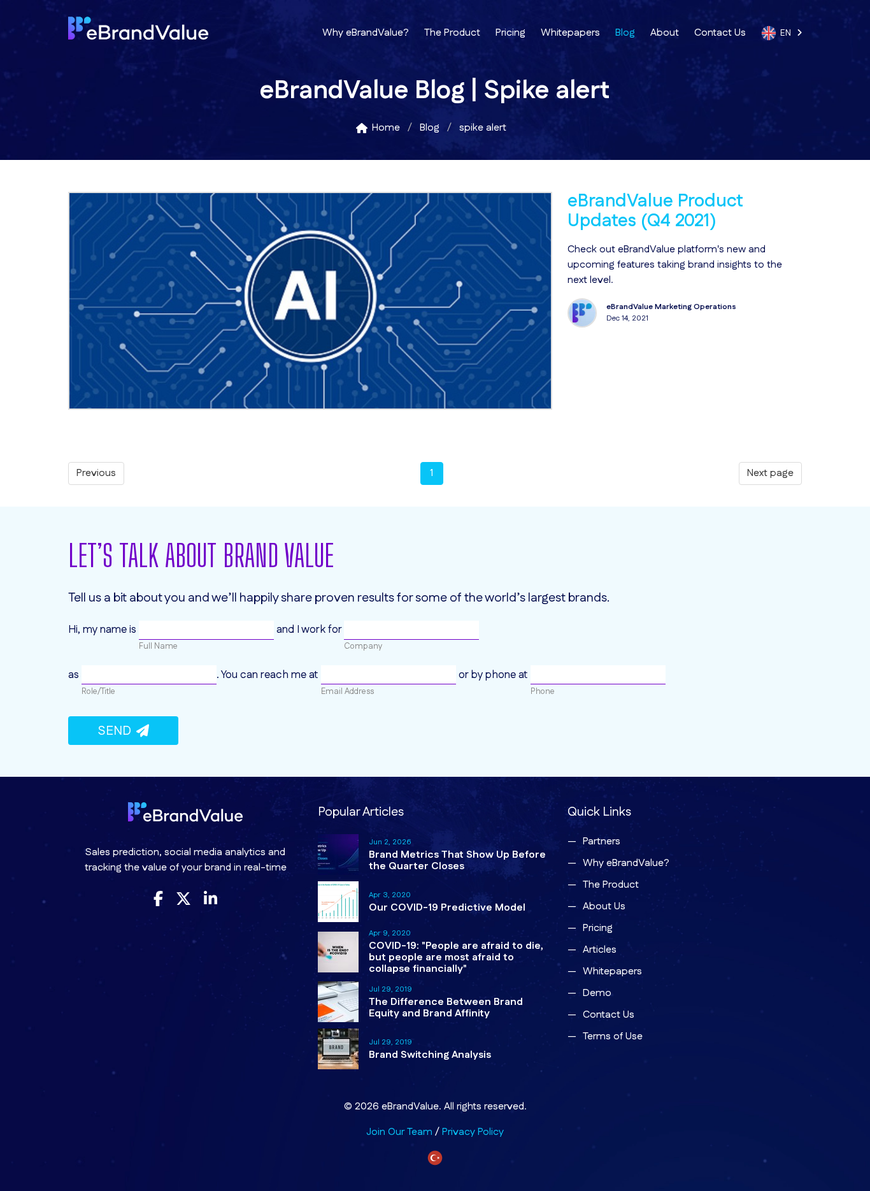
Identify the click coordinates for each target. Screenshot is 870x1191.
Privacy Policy (473, 1132)
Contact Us (720, 32)
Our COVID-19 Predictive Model (447, 907)
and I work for (309, 629)
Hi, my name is (103, 629)
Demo (597, 993)
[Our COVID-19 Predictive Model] (338, 901)
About (664, 32)
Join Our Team (399, 1132)
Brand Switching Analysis (430, 1055)
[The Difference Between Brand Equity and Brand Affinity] (338, 1001)
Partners (601, 841)
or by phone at (493, 674)
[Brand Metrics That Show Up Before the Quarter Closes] (338, 854)
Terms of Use (613, 1036)
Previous (96, 473)
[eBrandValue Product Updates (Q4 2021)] (310, 407)
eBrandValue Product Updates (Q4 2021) (655, 212)
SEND (116, 731)
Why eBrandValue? (365, 32)
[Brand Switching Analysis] (338, 1049)
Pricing (510, 32)
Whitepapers (570, 32)
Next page (770, 473)
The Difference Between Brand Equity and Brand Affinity (446, 1008)
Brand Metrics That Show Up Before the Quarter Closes (457, 861)
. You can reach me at (269, 674)
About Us (604, 906)
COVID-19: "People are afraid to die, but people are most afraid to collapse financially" (456, 957)
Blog (625, 32)
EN (788, 33)
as (75, 674)
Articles (600, 949)
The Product (452, 32)
